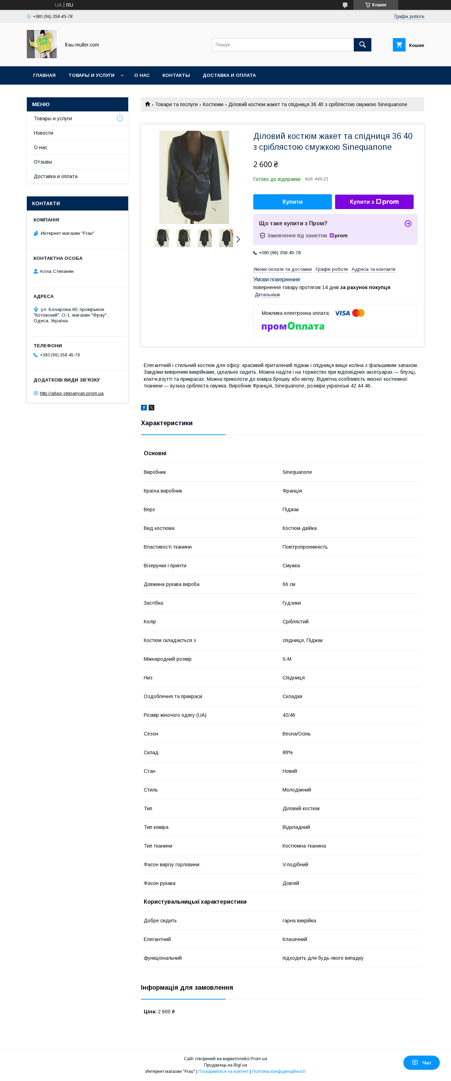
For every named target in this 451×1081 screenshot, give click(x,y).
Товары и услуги (91, 75)
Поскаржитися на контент (223, 1071)
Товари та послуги (176, 104)
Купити (293, 202)
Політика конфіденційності (278, 1071)
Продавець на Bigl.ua (225, 1065)
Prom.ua (259, 1058)
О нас (142, 75)
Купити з (362, 202)
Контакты (176, 75)
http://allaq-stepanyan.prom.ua (72, 393)
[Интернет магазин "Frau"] (42, 57)
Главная (44, 75)
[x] (151, 408)
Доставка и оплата (229, 75)
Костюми (213, 104)
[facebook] (144, 408)
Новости (43, 133)
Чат (426, 1062)
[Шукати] (362, 44)
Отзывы (43, 162)
